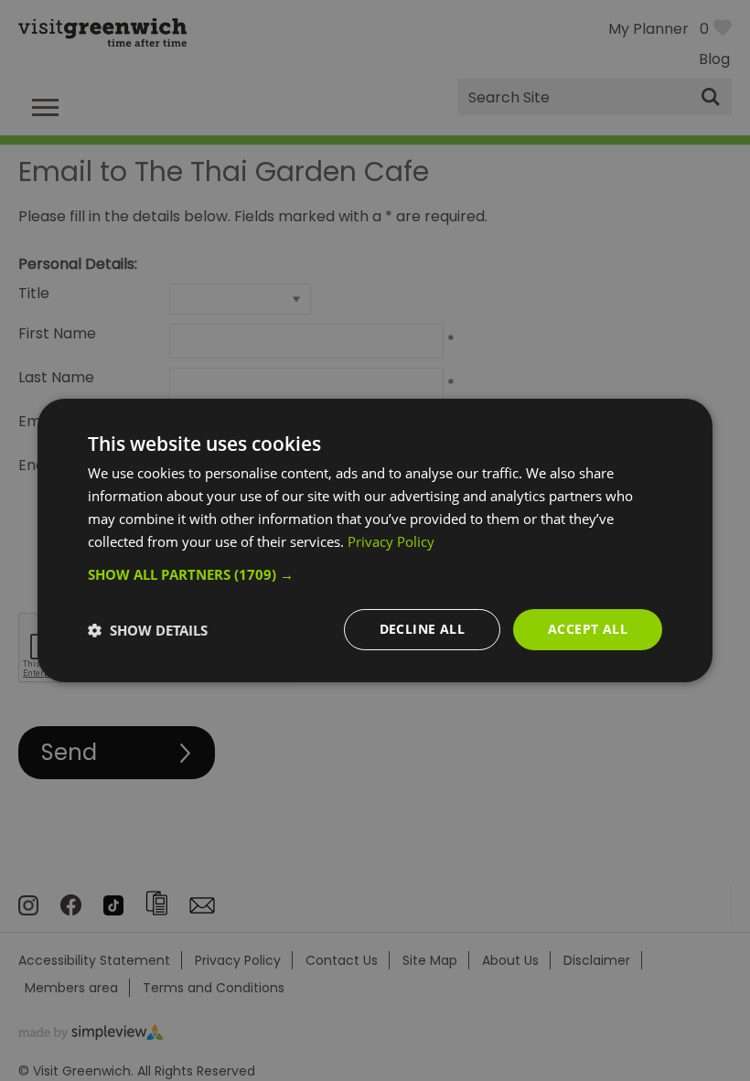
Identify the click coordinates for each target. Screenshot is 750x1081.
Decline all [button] (422, 628)
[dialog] (375, 540)
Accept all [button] (587, 628)
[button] (375, 574)
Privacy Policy (391, 541)
